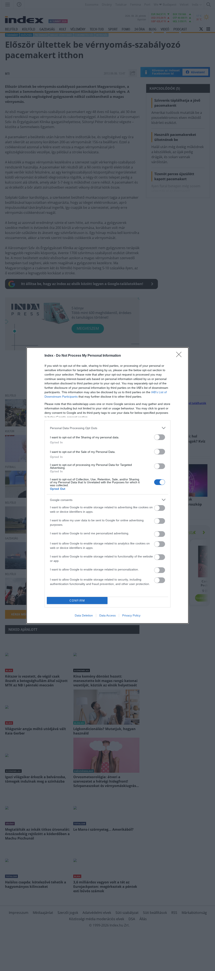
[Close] (180, 356)
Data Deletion (84, 615)
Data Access (107, 615)
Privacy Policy (131, 615)
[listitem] (107, 428)
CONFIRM (77, 600)
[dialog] (107, 485)
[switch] (159, 437)
